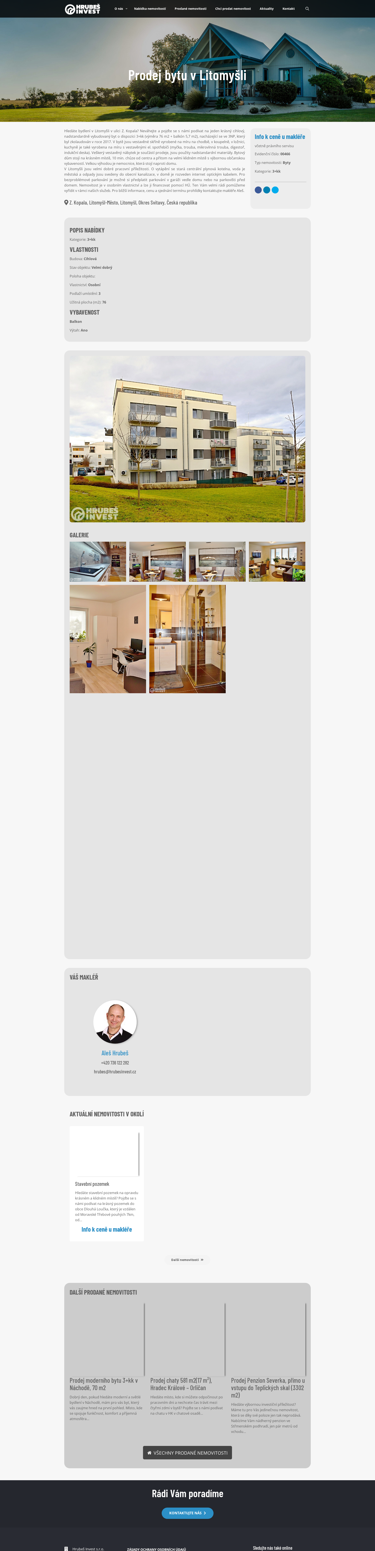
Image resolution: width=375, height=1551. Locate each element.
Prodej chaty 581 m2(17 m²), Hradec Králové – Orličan (181, 1383)
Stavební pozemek (92, 1183)
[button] (258, 189)
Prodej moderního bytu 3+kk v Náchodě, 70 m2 (104, 1383)
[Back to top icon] (357, 1544)
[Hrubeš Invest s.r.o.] (82, 8)
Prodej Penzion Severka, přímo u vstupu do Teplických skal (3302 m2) (268, 1387)
